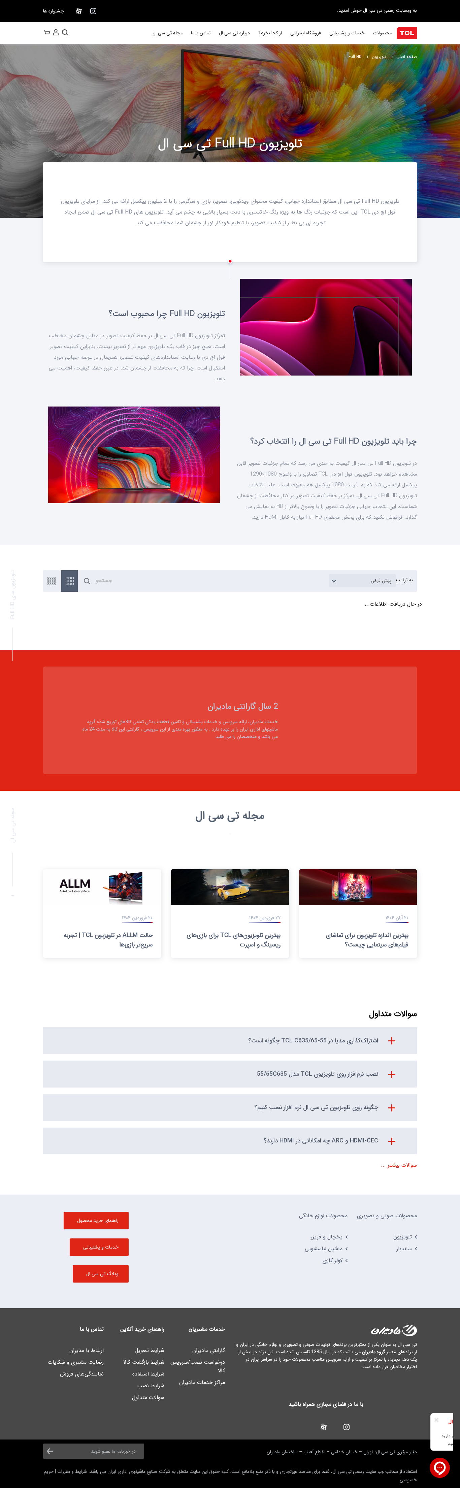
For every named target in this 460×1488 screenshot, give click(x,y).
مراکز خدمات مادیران (202, 1382)
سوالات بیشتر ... (399, 1165)
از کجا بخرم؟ (270, 33)
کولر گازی (332, 1260)
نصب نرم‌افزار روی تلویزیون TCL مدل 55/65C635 (317, 1074)
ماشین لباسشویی (323, 1248)
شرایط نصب (150, 1386)
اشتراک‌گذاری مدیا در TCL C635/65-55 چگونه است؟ (313, 1040)
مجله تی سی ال (168, 33)
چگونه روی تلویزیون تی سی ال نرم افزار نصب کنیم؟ (316, 1107)
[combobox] (362, 580)
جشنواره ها (53, 11)
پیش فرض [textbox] (381, 580)
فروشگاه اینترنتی (305, 33)
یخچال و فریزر (326, 1237)
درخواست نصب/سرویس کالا (197, 1366)
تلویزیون (379, 57)
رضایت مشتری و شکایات (76, 1362)
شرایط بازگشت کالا (143, 1362)
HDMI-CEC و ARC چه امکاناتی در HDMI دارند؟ (321, 1140)
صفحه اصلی (406, 57)
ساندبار (404, 1248)
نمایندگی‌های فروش (82, 1374)
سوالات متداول (148, 1397)
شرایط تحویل (149, 1350)
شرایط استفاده (148, 1374)
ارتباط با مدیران (86, 1350)
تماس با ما (200, 33)
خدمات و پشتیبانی (347, 33)
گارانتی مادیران (208, 1350)
